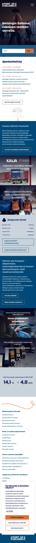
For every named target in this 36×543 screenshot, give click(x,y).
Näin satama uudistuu (13, 302)
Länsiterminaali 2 (7, 415)
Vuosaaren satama (8, 435)
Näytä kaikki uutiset (12, 102)
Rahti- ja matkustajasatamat (13, 431)
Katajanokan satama (9, 443)
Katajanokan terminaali (10, 417)
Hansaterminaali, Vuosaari (11, 423)
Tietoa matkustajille (8, 469)
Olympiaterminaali (8, 420)
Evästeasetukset (17, 528)
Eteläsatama (6, 440)
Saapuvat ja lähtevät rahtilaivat (15, 475)
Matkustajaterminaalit (11, 411)
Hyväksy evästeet (17, 517)
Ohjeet (4, 481)
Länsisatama (6, 438)
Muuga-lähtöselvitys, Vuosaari (12, 426)
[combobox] (13, 51)
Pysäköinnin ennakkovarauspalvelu (15, 463)
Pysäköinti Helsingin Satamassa (12, 461)
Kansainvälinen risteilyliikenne (12, 466)
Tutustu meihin (10, 296)
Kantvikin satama (8, 449)
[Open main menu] (32, 5)
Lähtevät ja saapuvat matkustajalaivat (15, 458)
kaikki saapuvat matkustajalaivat (11, 242)
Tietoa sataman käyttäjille (12, 454)
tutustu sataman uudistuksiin (16, 150)
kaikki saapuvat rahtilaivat (15, 250)
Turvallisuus (6, 478)
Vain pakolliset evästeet (17, 523)
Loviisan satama (7, 446)
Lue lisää (9, 511)
